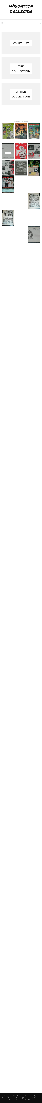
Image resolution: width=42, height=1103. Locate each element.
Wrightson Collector (21, 8)
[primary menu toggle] (3, 23)
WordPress (29, 1100)
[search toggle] (39, 23)
